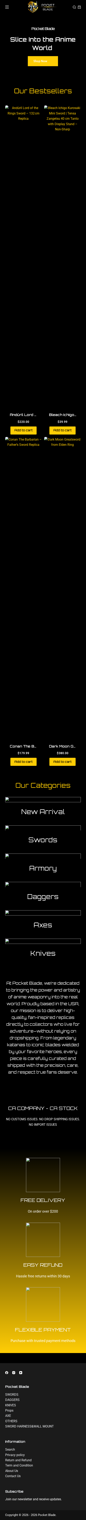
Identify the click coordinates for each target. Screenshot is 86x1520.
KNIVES (10, 1405)
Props (9, 1410)
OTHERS (11, 1421)
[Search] (74, 7)
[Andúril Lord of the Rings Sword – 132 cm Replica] (23, 256)
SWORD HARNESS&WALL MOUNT (29, 1426)
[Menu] (7, 7)
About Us (11, 1471)
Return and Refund (18, 1460)
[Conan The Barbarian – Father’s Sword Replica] (23, 588)
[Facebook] (6, 1372)
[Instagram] (13, 1372)
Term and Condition (19, 1465)
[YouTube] (20, 1372)
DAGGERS (12, 1400)
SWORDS (11, 1394)
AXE (8, 1416)
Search (10, 1449)
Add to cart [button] (23, 430)
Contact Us (13, 1476)
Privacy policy (15, 1455)
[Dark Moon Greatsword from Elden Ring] (62, 588)
